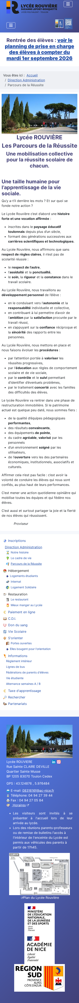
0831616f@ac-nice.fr (38, 790)
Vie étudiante (14, 678)
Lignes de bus (15, 666)
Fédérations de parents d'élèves (27, 672)
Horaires (19, 805)
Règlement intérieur (19, 661)
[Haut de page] (72, 995)
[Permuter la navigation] (68, 4)
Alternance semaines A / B (23, 683)
